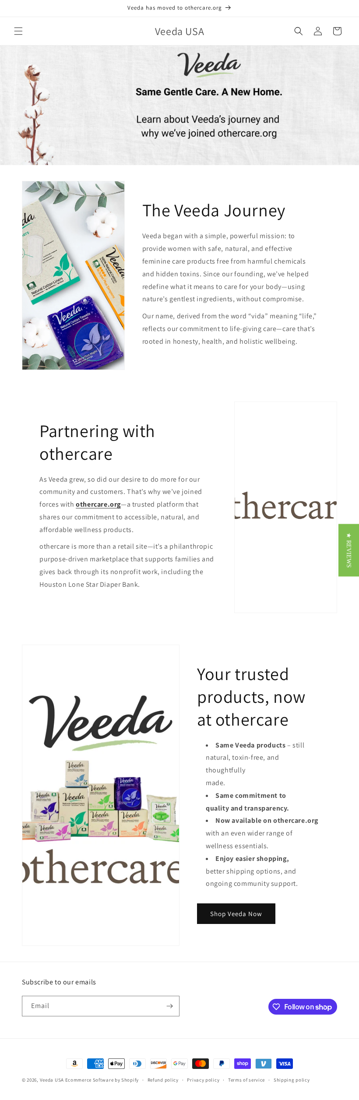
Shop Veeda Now (236, 914)
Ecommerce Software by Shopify (102, 1080)
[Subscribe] (169, 1006)
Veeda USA (52, 1080)
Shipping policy (292, 1080)
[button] (18, 31)
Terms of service (246, 1080)
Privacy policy (203, 1080)
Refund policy (163, 1080)
